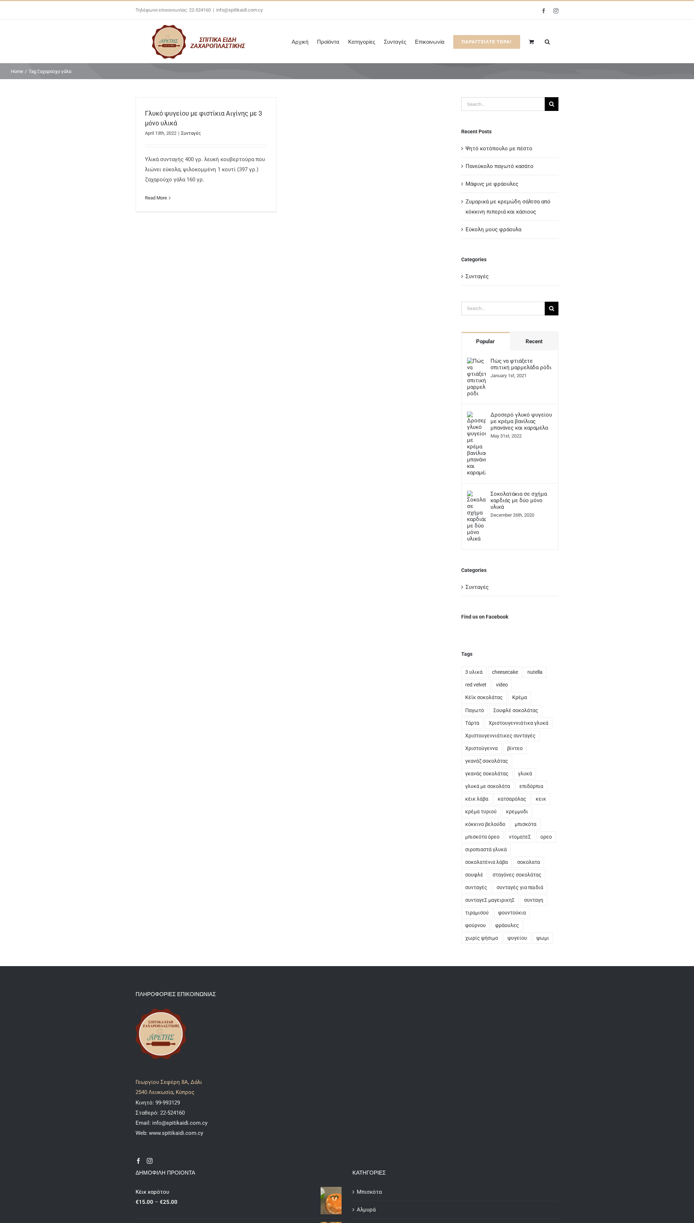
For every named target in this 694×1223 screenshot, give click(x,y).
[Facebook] (138, 1161)
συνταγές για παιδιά (520, 887)
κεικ (541, 799)
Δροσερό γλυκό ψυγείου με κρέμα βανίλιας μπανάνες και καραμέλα (521, 421)
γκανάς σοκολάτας (487, 773)
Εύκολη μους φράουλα (493, 229)
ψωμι (542, 938)
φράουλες (507, 925)
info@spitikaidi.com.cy (239, 10)
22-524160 (172, 1113)
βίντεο (515, 748)
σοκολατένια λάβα (486, 862)
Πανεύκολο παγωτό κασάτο (500, 166)
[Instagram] (150, 1161)
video (502, 685)
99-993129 (167, 1102)
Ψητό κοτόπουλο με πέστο (499, 148)
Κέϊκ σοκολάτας (484, 697)
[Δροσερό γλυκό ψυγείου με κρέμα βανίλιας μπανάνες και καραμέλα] (476, 416)
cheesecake (505, 672)
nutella (535, 672)
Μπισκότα (369, 1192)
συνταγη (533, 900)
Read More (156, 198)
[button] (547, 41)
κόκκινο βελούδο (485, 824)
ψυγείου (517, 938)
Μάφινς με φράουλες (492, 184)
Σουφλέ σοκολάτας (515, 710)
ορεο (546, 837)
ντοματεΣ (520, 837)
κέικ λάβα (476, 799)
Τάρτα (472, 723)
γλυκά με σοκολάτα (487, 786)
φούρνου (475, 925)
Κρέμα (519, 697)
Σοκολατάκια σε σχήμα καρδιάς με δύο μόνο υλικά (518, 500)
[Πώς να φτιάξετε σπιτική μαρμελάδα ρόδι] (476, 362)
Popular (485, 341)
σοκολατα (528, 862)
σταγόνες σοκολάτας (517, 875)
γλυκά (525, 773)
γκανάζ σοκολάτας (486, 761)
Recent (534, 341)
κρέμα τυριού (481, 811)
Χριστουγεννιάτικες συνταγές (500, 735)
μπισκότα (525, 824)
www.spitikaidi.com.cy (176, 1133)
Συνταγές (191, 133)
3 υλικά (474, 672)
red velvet (476, 685)
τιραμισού (477, 913)
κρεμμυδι (517, 811)
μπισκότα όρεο (482, 837)
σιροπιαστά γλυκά (486, 849)
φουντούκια (512, 913)
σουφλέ (474, 875)
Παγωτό (474, 710)
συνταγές (476, 887)
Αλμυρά (366, 1209)
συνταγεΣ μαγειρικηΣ (490, 900)
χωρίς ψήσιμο (481, 938)
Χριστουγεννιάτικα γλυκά (518, 723)
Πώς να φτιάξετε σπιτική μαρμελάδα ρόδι (521, 364)
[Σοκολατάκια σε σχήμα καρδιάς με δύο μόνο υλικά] (476, 495)
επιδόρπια (531, 786)
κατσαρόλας (512, 799)
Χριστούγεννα (481, 748)
